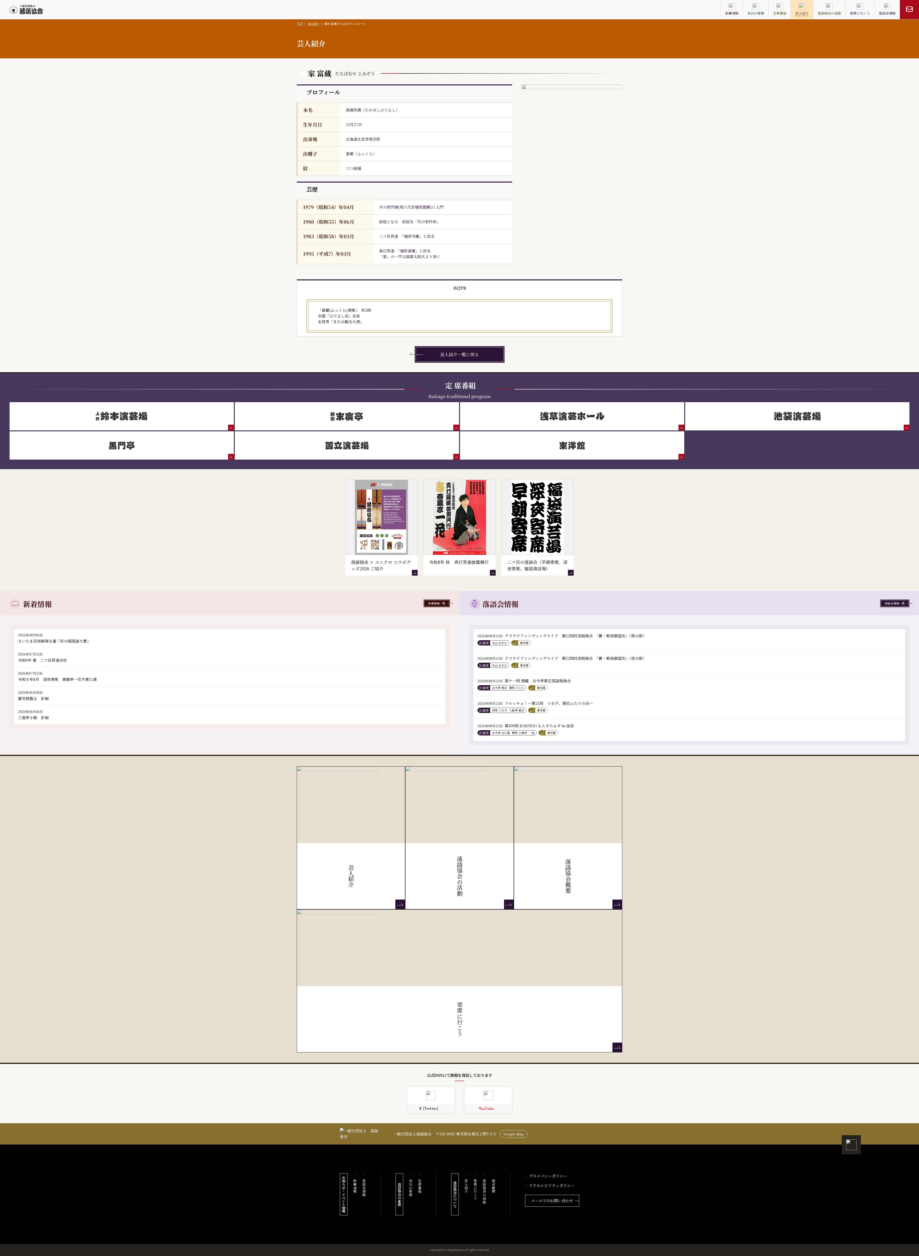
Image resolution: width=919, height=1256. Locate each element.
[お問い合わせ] (909, 9)
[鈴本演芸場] (122, 416)
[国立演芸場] (347, 445)
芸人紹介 (313, 24)
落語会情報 (364, 1188)
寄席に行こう (475, 1189)
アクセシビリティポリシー (552, 1185)
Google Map (514, 1134)
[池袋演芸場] (797, 416)
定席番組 (419, 1186)
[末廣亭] (347, 416)
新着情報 (355, 1186)
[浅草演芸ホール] (572, 416)
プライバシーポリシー (548, 1176)
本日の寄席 (410, 1188)
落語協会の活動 (484, 1191)
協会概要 (493, 1186)
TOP (300, 24)
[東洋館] (572, 445)
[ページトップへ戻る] (851, 1144)
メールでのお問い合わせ (552, 1200)
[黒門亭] (122, 445)
